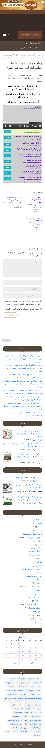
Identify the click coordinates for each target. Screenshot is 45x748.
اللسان (8, 690)
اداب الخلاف (21, 679)
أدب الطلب (38, 520)
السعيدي (20, 690)
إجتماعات (39, 523)
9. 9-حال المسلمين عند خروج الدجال (30, 178)
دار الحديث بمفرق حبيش (14, 720)
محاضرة (7, 731)
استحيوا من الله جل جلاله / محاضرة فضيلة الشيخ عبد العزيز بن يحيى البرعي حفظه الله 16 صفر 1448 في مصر (23, 368)
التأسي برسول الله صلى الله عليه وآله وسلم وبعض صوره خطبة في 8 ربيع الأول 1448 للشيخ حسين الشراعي (24, 359)
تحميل (28, 126)
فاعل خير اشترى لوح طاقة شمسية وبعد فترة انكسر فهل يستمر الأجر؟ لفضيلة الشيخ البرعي (22, 445)
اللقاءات (39, 562)
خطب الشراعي (17, 712)
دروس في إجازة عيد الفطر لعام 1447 (29, 477)
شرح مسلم (23, 728)
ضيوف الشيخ (36, 615)
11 (41, 651)
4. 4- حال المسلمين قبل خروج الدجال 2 (29, 149)
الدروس (39, 530)
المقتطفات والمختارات (34, 78)
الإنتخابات (12, 679)
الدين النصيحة (12, 686)
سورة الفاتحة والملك (30, 724)
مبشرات (14, 731)
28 (23, 659)
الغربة (14, 690)
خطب (26, 712)
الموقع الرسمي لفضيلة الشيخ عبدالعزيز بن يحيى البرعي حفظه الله (22, 699)
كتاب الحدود (23, 731)
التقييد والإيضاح (9, 683)
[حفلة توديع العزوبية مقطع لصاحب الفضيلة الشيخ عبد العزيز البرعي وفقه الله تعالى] (7, 434)
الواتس (13, 705)
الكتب (40, 558)
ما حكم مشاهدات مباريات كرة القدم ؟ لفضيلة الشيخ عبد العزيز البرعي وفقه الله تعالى (27, 456)
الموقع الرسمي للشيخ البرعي (32, 705)
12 (35, 651)
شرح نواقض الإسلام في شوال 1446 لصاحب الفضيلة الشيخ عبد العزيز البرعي (28, 498)
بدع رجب (38, 709)
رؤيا (40, 724)
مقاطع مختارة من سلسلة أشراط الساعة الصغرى (34, 199)
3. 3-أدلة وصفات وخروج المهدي (31, 144)
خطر (25, 720)
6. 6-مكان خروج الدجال (32, 161)
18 (41, 655)
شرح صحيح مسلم (16, 724)
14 (23, 651)
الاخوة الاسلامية (36, 683)
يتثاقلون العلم (37, 735)
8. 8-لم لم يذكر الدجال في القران (31, 172)
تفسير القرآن (36, 555)
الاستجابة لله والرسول (23, 683)
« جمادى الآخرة (31, 663)
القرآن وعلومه (37, 548)
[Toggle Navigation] (4, 36)
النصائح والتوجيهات (34, 608)
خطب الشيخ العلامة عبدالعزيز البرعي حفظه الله (27, 716)
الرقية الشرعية (30, 690)
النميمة (19, 705)
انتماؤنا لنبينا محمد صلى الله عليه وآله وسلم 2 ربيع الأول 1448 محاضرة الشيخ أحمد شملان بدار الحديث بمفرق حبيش (22, 384)
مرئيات (39, 622)
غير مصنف (38, 619)
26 (35, 659)
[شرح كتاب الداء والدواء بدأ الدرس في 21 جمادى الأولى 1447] (7, 488)
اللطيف (39, 694)
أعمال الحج (30, 679)
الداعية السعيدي (23, 686)
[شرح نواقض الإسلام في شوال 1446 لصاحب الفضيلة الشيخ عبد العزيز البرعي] (7, 500)
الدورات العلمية (37, 541)
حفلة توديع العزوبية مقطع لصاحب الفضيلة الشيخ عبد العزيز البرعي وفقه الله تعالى (29, 433)
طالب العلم (14, 728)
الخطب (39, 527)
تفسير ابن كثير (29, 709)
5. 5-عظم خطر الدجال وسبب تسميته (29, 155)
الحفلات (33, 686)
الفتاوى (39, 545)
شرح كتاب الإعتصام (35, 728)
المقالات (38, 601)
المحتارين (32, 694)
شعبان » (15, 663)
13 (29, 651)
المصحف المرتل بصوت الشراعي (16, 694)
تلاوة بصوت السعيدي (16, 709)
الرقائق (39, 690)
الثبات (39, 686)
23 (11, 655)
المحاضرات (38, 566)
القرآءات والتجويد (34, 551)
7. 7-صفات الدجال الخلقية (32, 167)
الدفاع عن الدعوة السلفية (33, 538)
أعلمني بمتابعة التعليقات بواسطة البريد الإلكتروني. (21, 309)
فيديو (30, 731)
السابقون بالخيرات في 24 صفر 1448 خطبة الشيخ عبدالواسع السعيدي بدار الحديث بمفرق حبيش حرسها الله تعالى (22, 406)
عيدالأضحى (38, 731)
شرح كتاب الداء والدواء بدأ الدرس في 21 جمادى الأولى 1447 (28, 486)
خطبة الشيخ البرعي (35, 720)
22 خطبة (38, 679)
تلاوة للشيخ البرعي (35, 712)
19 (35, 655)
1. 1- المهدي (32, 131)
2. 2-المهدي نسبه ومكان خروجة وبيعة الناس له (28, 137)
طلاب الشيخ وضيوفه (19, 78)
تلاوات (40, 573)
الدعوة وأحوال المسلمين (33, 534)
